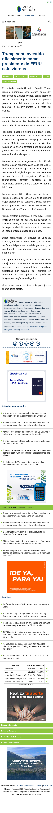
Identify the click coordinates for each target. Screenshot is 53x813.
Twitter (16, 329)
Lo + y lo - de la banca (11, 737)
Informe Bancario (8, 731)
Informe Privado (15, 16)
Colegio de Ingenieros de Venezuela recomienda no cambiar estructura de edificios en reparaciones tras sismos (27, 452)
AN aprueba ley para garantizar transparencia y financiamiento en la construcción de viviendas (24, 414)
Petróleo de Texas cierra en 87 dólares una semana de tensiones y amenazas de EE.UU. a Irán (26, 624)
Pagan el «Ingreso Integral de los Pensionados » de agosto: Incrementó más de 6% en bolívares (26, 514)
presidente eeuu (9, 81)
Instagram (8, 329)
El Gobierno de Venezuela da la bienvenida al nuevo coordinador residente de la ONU (24, 463)
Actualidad (7, 76)
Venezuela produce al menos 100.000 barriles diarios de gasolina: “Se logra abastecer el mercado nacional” (26, 552)
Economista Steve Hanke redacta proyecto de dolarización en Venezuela (24, 533)
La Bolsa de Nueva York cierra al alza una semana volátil (26, 605)
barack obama (20, 76)
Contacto (41, 16)
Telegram (43, 326)
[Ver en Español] (51, 2)
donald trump (35, 76)
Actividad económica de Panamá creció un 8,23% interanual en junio (25, 657)
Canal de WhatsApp (30, 326)
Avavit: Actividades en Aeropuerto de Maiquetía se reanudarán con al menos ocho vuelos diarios (26, 423)
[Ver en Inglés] (48, 2)
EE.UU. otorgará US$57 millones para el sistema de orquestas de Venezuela (27, 442)
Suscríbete (29, 16)
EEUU (46, 76)
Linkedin (20, 785)
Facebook (25, 329)
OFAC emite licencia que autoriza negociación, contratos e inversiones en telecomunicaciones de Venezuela (26, 634)
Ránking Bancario (9, 725)
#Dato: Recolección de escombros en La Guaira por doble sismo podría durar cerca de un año (26, 433)
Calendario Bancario (10, 743)
